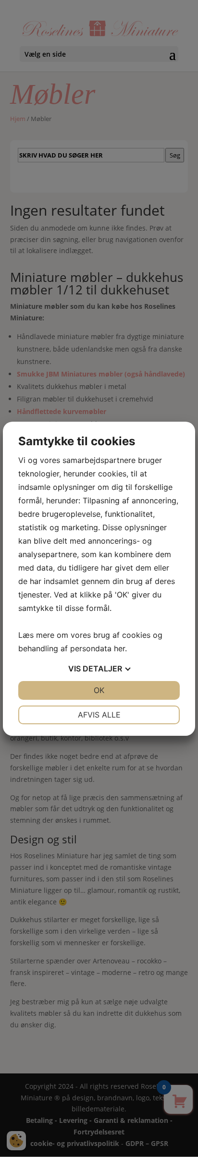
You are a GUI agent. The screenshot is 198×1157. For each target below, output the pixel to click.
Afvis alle (99, 714)
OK (99, 690)
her (119, 648)
